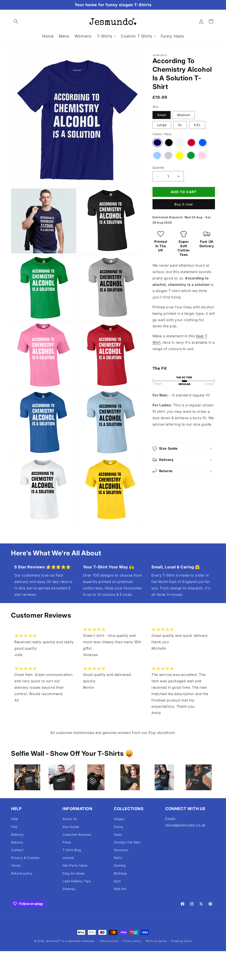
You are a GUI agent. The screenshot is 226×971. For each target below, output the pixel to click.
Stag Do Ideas (73, 873)
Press (66, 842)
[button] (16, 21)
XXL (197, 125)
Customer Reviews (76, 834)
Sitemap (68, 889)
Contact (17, 850)
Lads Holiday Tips (76, 881)
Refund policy (22, 873)
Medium (183, 115)
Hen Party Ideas (75, 865)
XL (180, 125)
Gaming (120, 865)
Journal (68, 858)
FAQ (14, 827)
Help (14, 819)
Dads (118, 834)
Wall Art (120, 889)
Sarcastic (121, 850)
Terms (16, 865)
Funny (118, 827)
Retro (118, 858)
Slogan (119, 819)
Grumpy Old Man (127, 842)
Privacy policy (132, 941)
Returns (17, 842)
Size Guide (70, 827)
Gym (117, 881)
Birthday (120, 873)
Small (161, 115)
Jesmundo (53, 941)
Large (162, 125)
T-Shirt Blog (71, 850)
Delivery (17, 834)
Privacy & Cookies (25, 858)
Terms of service (156, 941)
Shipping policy (181, 941)
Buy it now (183, 204)
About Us (69, 819)
